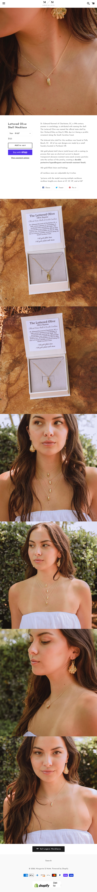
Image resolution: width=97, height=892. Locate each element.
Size (11, 133)
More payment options (20, 158)
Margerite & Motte (43, 869)
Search (48, 861)
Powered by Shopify (60, 869)
